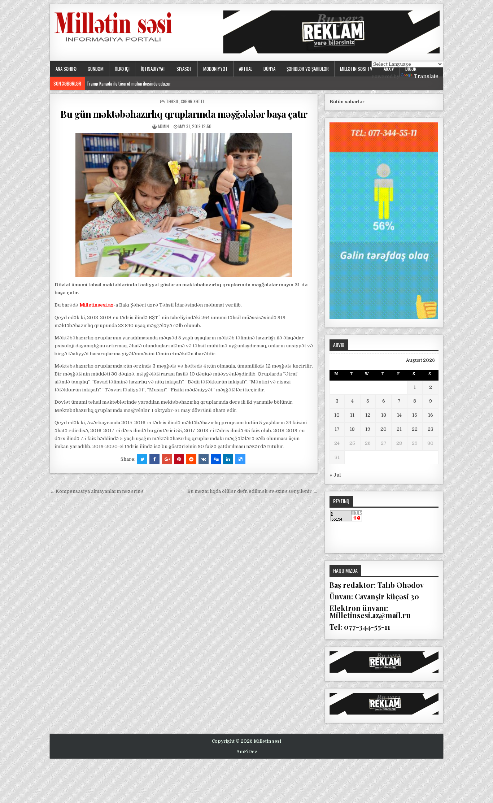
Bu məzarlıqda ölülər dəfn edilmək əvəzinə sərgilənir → (252, 491)
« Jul (335, 475)
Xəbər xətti (192, 101)
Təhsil (172, 101)
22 (415, 429)
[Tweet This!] (142, 459)
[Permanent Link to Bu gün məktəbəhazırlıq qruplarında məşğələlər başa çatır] (183, 205)
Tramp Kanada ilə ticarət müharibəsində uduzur (129, 83)
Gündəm (96, 68)
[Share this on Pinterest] (179, 459)
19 (367, 429)
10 (337, 415)
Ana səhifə (66, 68)
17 (337, 429)
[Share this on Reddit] (191, 459)
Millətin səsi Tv (356, 68)
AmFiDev (246, 751)
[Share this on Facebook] (154, 459)
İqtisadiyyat (153, 68)
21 (399, 429)
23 (430, 429)
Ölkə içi (122, 68)
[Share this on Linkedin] (228, 459)
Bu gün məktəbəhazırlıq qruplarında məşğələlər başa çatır (183, 114)
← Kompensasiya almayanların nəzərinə (96, 491)
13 (383, 415)
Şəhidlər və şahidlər (308, 68)
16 (430, 415)
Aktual (245, 68)
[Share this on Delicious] (240, 459)
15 (414, 415)
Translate (426, 76)
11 (352, 415)
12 (367, 415)
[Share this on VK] (203, 459)
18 (352, 429)
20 (383, 429)
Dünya (269, 68)
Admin (163, 126)
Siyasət (184, 68)
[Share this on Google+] (167, 459)
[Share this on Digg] (216, 459)
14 (399, 415)
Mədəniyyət (215, 68)
